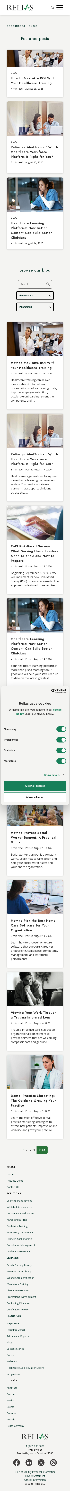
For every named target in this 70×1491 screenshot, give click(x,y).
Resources (14, 1316)
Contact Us (13, 1187)
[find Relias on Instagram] (53, 1462)
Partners (11, 1413)
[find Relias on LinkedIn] (28, 1462)
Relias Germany (15, 1425)
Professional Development (21, 1296)
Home (10, 1174)
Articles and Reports (18, 1336)
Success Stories (15, 1348)
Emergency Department (20, 1232)
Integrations (13, 1374)
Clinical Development (18, 1290)
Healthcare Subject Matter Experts (26, 1367)
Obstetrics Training (17, 1226)
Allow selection (35, 797)
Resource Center (16, 1329)
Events (10, 1355)
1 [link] (24, 1150)
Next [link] (42, 1150)
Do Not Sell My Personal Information (35, 1472)
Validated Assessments (19, 1207)
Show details (51, 775)
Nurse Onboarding (17, 1219)
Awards (11, 1419)
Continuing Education (18, 1303)
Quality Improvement (18, 1251)
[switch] (61, 740)
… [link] (30, 1150)
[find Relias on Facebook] (16, 1462)
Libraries (13, 1258)
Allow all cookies (35, 785)
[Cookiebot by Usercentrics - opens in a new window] (51, 691)
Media (10, 1400)
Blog (9, 1342)
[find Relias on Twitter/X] (41, 1462)
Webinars (12, 1361)
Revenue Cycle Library (19, 1271)
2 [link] (27, 1150)
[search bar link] (53, 7)
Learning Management (19, 1200)
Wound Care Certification (20, 1277)
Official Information (35, 1479)
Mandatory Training (17, 1284)
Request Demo (15, 1180)
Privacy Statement (35, 1475)
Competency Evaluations (20, 1213)
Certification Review (18, 1309)
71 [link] (33, 1150)
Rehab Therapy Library (19, 1265)
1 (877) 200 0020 (35, 1446)
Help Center (13, 1323)
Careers (11, 1394)
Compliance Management (21, 1245)
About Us (12, 1387)
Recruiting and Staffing (19, 1238)
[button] (59, 7)
